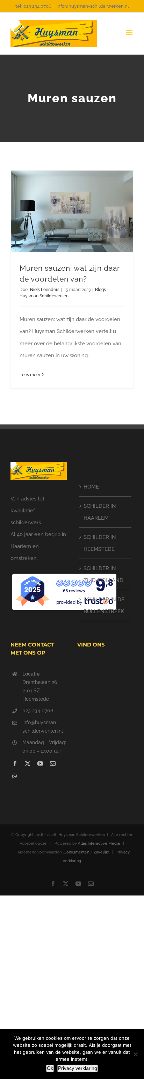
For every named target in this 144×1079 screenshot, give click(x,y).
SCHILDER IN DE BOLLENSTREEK (104, 605)
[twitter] (27, 763)
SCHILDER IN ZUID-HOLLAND (103, 574)
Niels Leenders (44, 289)
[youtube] (40, 763)
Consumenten (76, 852)
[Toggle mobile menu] (130, 32)
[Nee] (135, 1054)
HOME (91, 487)
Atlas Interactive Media (99, 843)
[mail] (53, 763)
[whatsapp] (14, 776)
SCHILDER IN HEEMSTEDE (100, 543)
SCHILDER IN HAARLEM (100, 512)
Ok (50, 1068)
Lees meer (30, 374)
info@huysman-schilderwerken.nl (93, 6)
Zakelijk (101, 852)
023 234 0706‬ (37, 710)
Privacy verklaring (77, 1068)
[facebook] (15, 763)
